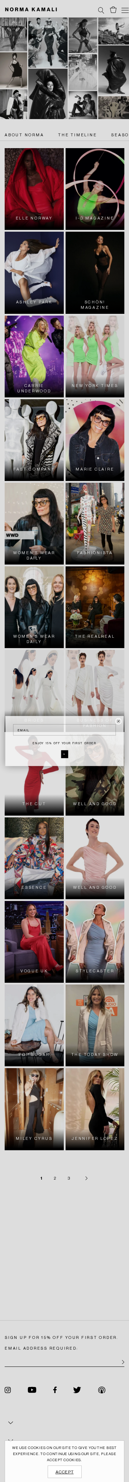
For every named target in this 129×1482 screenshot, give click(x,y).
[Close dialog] (118, 721)
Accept (65, 1471)
